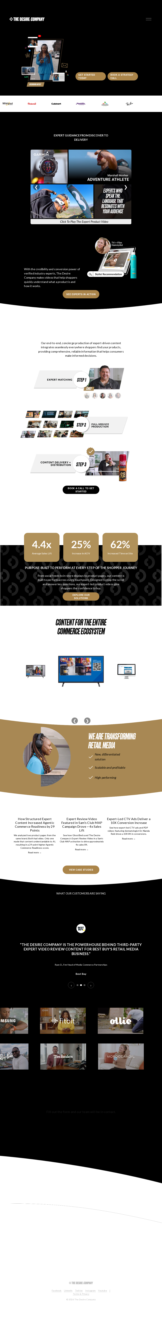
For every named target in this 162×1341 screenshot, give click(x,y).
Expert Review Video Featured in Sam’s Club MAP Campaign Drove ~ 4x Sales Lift (81, 824)
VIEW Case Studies (81, 869)
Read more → (35, 852)
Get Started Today (86, 76)
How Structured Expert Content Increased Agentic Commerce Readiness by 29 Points (35, 824)
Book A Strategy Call (121, 76)
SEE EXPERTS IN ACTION (81, 294)
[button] (145, 805)
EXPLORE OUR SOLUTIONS (81, 596)
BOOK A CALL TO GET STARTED (81, 490)
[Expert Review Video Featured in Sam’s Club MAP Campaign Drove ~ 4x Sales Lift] (82, 811)
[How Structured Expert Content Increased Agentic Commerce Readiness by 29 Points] (35, 811)
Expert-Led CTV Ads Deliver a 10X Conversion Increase (128, 821)
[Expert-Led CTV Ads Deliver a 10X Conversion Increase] (129, 811)
